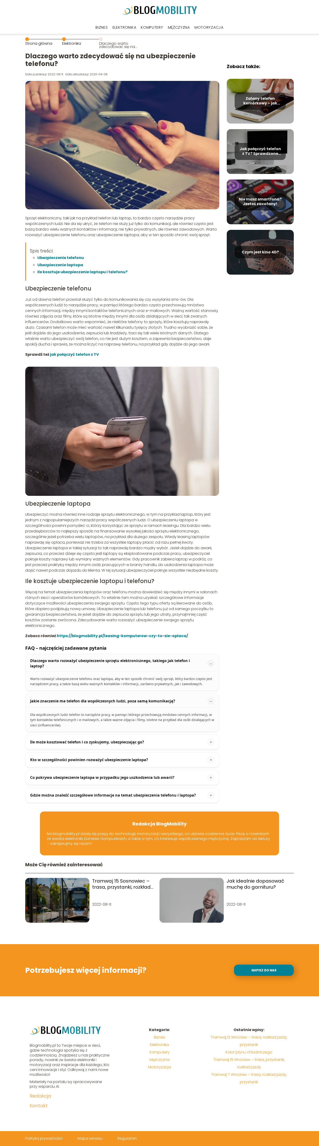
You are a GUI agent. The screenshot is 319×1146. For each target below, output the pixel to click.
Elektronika (124, 27)
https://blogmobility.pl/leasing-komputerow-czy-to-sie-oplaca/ (122, 636)
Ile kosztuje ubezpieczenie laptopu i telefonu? (82, 272)
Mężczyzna (179, 27)
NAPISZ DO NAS (264, 970)
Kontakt (39, 1106)
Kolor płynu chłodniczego (249, 1052)
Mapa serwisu (90, 1138)
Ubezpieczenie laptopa (60, 265)
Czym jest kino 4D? (260, 252)
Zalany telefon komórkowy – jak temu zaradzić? (260, 101)
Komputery (152, 27)
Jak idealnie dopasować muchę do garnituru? (255, 884)
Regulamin (127, 1138)
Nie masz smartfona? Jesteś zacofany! (260, 202)
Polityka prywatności (44, 1138)
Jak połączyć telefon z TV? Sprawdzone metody (260, 151)
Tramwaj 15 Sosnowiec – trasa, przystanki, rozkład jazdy (121, 884)
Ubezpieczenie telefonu (60, 257)
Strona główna (38, 43)
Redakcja (40, 1096)
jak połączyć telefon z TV (74, 354)
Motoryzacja (209, 27)
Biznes (102, 27)
